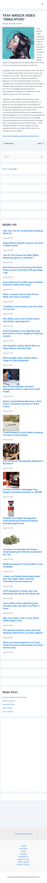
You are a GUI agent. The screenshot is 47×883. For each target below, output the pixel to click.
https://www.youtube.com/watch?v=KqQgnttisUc (20, 136)
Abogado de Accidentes (24, 834)
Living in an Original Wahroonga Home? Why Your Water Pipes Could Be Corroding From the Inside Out (22, 579)
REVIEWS (23, 854)
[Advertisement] (23, 754)
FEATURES (23, 849)
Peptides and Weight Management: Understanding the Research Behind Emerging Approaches (20, 520)
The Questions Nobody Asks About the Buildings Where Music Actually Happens (23, 631)
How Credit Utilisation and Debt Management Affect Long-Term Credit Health (21, 389)
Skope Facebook (8, 701)
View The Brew (7, 712)
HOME (23, 846)
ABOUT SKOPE (23, 862)
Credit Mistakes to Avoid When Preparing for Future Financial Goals (23, 433)
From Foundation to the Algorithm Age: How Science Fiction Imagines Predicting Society (23, 333)
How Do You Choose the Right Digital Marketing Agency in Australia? (21, 256)
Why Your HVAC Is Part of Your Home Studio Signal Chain (21, 619)
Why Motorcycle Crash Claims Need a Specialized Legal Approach (21, 319)
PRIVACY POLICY (23, 865)
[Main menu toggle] (42, 4)
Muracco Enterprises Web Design (14, 697)
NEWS (23, 852)
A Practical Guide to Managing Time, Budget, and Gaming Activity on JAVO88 (22, 490)
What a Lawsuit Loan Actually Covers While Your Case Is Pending (21, 295)
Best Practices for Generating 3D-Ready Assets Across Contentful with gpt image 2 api (23, 270)
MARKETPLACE (23, 859)
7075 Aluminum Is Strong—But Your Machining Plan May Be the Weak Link (21, 592)
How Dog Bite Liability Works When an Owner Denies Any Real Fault (21, 346)
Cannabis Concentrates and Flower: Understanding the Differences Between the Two (22, 552)
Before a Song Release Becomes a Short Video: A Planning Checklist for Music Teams (22, 404)
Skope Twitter (7, 708)
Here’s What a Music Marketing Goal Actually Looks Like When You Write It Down (21, 606)
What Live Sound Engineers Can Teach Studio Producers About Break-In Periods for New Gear (23, 645)
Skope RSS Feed (8, 704)
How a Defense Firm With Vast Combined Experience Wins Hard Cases (23, 283)
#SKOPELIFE (23, 857)
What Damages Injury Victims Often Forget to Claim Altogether (20, 359)
